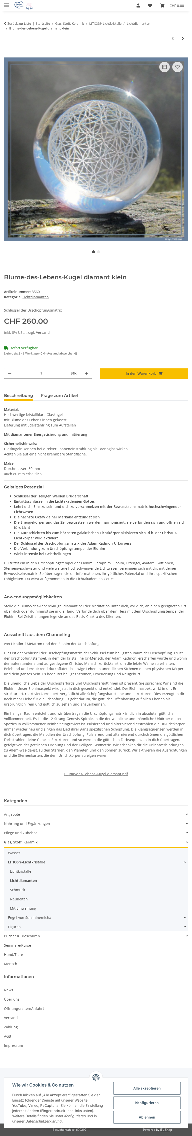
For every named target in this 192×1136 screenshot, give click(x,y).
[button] (138, 5)
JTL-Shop (166, 1130)
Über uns (12, 999)
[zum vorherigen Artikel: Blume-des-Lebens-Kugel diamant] (173, 38)
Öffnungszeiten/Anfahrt (24, 1008)
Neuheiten (19, 899)
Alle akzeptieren (147, 1088)
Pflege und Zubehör (20, 832)
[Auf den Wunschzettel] (177, 66)
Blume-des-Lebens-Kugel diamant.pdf (96, 773)
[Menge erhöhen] (86, 373)
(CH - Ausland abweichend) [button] (58, 353)
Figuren (14, 926)
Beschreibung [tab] (18, 395)
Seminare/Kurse (17, 945)
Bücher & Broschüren (22, 936)
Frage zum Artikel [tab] (59, 395)
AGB (7, 1036)
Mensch (10, 963)
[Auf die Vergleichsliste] (164, 66)
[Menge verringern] (9, 373)
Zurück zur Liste (19, 23)
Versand (43, 332)
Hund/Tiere (13, 954)
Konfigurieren (147, 1103)
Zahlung (11, 1027)
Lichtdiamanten (35, 297)
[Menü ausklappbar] (6, 3)
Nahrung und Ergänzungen (27, 823)
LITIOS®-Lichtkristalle (26, 862)
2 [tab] (98, 251)
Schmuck (17, 889)
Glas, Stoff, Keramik (21, 842)
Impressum (13, 1045)
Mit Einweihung (23, 908)
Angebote (12, 814)
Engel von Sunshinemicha (29, 917)
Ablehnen (147, 1117)
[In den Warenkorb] (8, 54)
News (8, 990)
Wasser (14, 852)
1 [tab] (93, 251)
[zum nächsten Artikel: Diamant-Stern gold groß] (183, 38)
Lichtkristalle (20, 871)
